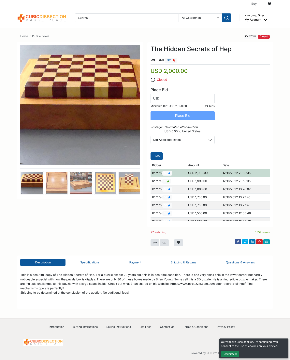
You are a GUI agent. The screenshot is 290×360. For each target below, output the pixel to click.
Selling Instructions (118, 327)
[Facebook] (238, 241)
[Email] (266, 241)
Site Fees (145, 327)
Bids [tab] (157, 156)
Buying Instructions (85, 327)
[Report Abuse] (164, 242)
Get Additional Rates (167, 140)
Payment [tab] (135, 262)
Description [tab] (43, 262)
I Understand (230, 353)
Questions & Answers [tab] (240, 262)
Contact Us (167, 327)
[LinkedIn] (252, 241)
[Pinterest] (259, 241)
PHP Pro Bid (214, 353)
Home (24, 36)
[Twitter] (245, 241)
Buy (254, 4)
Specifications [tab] (90, 262)
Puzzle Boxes (40, 36)
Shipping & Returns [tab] (183, 262)
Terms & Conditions (195, 327)
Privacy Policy (226, 327)
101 (169, 60)
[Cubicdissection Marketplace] (41, 17)
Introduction (56, 327)
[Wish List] (269, 4)
